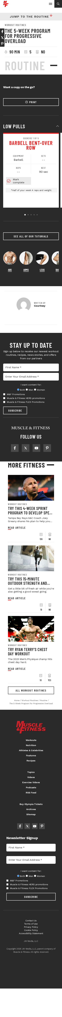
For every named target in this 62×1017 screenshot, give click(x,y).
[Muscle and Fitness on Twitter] (25, 448)
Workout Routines (15, 25)
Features (31, 755)
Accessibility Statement (31, 933)
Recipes (31, 760)
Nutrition (31, 745)
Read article (17, 527)
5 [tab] (37, 214)
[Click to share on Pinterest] (2, 44)
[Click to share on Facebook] (2, 31)
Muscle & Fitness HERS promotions (26, 398)
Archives (31, 809)
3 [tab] (31, 214)
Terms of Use (31, 924)
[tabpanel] (31, 170)
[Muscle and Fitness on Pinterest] (47, 448)
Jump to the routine (29, 16)
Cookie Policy (31, 930)
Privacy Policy (31, 927)
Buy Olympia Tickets (31, 804)
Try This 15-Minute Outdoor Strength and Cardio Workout (27, 583)
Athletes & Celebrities (31, 750)
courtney (39, 305)
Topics (30, 772)
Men (31, 390)
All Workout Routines (31, 690)
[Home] (5, 6)
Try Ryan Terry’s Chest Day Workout (28, 651)
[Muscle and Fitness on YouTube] (36, 448)
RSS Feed (31, 792)
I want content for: (31, 384)
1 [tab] (25, 214)
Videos (31, 777)
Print (33, 102)
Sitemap (31, 814)
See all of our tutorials (31, 236)
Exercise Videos (31, 782)
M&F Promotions (16, 394)
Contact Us (31, 920)
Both (22, 390)
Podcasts (31, 787)
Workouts (31, 740)
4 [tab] (34, 214)
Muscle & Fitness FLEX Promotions (25, 402)
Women (41, 390)
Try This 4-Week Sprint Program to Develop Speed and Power (30, 513)
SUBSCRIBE (15, 410)
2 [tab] (28, 214)
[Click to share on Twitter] (2, 38)
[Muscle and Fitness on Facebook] (15, 448)
